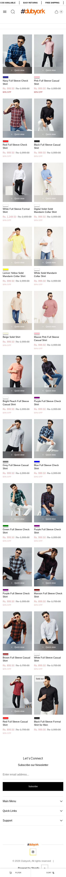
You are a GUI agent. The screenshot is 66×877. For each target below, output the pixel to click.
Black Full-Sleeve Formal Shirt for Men (47, 723)
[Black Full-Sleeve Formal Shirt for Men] (48, 695)
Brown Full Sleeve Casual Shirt (16, 659)
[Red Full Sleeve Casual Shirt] (17, 695)
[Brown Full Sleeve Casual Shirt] (17, 631)
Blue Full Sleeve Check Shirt (46, 467)
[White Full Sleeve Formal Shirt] (17, 182)
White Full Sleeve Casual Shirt (47, 659)
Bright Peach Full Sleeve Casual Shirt (16, 403)
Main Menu (9, 801)
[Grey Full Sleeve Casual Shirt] (17, 438)
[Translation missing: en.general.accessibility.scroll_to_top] (44, 868)
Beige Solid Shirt (11, 337)
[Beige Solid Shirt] (17, 310)
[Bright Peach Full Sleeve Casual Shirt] (17, 374)
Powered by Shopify (28, 868)
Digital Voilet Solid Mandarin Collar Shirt (45, 210)
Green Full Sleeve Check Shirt (16, 531)
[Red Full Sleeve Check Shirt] (17, 118)
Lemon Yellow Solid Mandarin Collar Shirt (14, 275)
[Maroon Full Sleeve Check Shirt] (48, 567)
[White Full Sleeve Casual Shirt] (48, 631)
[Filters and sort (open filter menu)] (15, 873)
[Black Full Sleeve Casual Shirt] (48, 118)
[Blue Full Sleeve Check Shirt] (48, 438)
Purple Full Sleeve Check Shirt (47, 403)
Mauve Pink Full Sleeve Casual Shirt (46, 339)
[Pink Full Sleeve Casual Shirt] (48, 54)
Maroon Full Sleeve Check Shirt (48, 595)
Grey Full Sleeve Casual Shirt (16, 467)
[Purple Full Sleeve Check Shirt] (48, 374)
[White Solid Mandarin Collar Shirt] (48, 246)
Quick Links (10, 810)
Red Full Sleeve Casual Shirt (15, 723)
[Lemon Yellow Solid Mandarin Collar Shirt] (17, 246)
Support (7, 820)
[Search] (13, 11)
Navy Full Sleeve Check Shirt (15, 82)
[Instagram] (33, 852)
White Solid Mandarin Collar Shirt (45, 275)
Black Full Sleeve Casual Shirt (47, 146)
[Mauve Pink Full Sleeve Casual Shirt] (48, 310)
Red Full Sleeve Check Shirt (15, 146)
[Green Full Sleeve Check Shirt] (17, 502)
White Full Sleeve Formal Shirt (16, 210)
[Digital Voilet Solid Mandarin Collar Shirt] (48, 182)
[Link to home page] (33, 845)
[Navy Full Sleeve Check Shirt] (17, 54)
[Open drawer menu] (4, 11)
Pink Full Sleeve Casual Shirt (46, 82)
